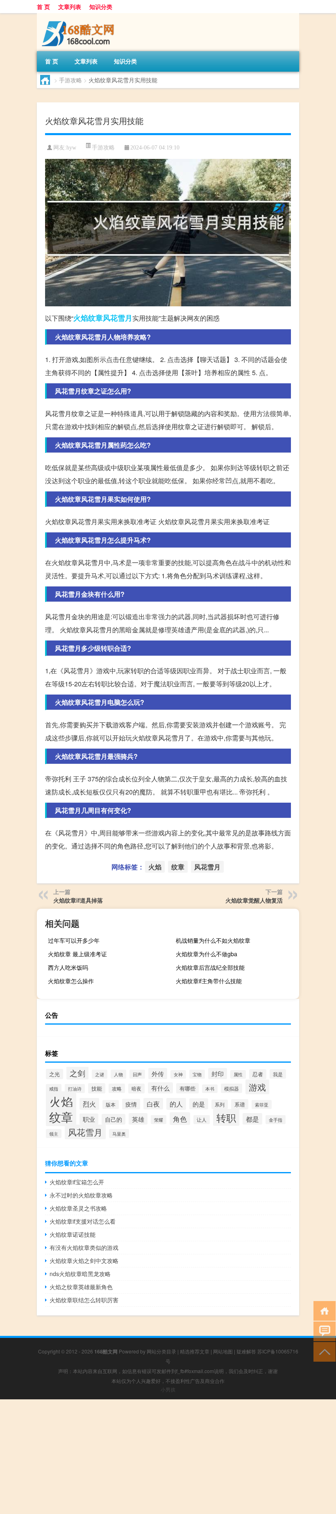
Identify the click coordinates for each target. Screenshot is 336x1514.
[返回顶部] (322, 1351)
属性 (238, 1074)
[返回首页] (322, 1310)
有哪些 (187, 1088)
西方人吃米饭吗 (68, 967)
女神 (178, 1074)
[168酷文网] (80, 16)
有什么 (160, 1088)
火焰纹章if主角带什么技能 (209, 981)
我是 (278, 1073)
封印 (217, 1073)
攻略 (117, 1088)
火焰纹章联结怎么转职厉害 (84, 1300)
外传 (158, 1073)
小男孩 (168, 1389)
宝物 (197, 1074)
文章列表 (69, 6)
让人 (202, 1119)
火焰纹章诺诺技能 (72, 1234)
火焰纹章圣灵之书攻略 (78, 1208)
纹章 (95, 317)
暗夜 (136, 1088)
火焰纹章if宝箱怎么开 (77, 1182)
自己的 (113, 1119)
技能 (96, 1088)
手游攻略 (70, 80)
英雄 (138, 1118)
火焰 (80, 317)
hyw (71, 148)
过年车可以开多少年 (74, 940)
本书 (209, 1089)
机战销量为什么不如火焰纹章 (213, 940)
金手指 (275, 1119)
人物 (118, 1074)
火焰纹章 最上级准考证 (77, 954)
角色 (180, 1118)
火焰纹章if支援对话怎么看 (83, 1221)
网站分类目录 (161, 1351)
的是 (199, 1104)
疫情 (131, 1104)
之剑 (77, 1072)
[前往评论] (322, 1331)
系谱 (239, 1104)
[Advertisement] (168, 1456)
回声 (137, 1074)
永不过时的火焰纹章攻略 (81, 1195)
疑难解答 (246, 1351)
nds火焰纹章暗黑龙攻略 (80, 1274)
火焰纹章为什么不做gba (206, 954)
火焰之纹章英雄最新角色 (81, 1287)
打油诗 (75, 1088)
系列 (220, 1104)
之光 (54, 1074)
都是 (252, 1118)
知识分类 (100, 6)
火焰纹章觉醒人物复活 (254, 900)
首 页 (43, 6)
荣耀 (158, 1119)
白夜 (153, 1103)
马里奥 (119, 1133)
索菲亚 (261, 1104)
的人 (176, 1104)
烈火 (89, 1104)
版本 (111, 1104)
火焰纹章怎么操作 (71, 981)
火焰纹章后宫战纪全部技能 (210, 967)
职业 (89, 1119)
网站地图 (223, 1351)
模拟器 (231, 1088)
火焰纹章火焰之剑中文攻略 (84, 1260)
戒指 (53, 1088)
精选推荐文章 (194, 1351)
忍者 (257, 1074)
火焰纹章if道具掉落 (78, 900)
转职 (226, 1117)
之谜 (99, 1074)
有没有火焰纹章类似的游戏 (84, 1247)
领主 (53, 1133)
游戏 (257, 1087)
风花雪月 (117, 317)
